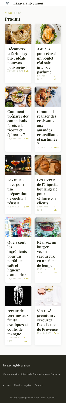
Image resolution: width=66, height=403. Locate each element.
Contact (39, 385)
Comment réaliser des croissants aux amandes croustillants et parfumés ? (47, 127)
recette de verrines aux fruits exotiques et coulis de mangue (18, 322)
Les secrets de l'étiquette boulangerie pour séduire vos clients (47, 191)
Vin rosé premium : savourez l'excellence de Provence (47, 320)
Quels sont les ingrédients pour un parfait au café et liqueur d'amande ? (17, 258)
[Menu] (60, 3)
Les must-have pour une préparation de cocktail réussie (17, 191)
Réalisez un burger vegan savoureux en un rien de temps (46, 254)
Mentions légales (22, 385)
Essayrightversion (28, 3)
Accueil (8, 13)
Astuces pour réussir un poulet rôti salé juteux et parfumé (47, 60)
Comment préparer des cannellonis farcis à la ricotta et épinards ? (18, 123)
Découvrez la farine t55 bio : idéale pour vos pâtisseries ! (17, 58)
